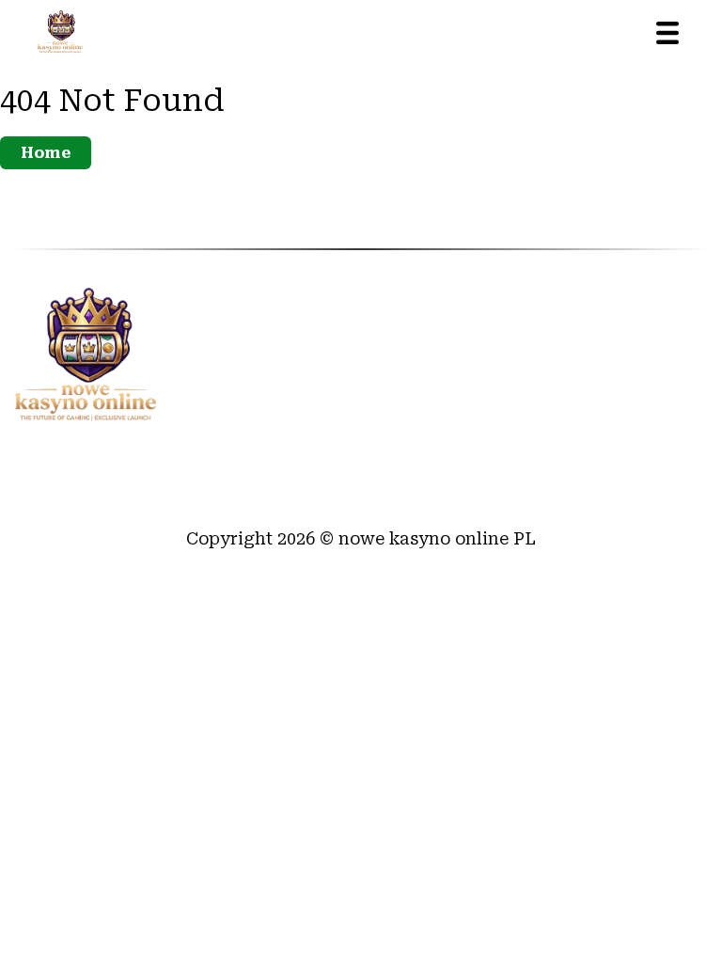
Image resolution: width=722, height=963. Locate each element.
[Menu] (667, 33)
